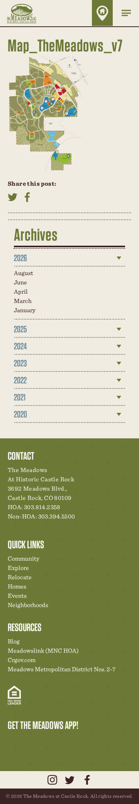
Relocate (20, 577)
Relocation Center (27, 741)
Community (23, 558)
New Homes (53, 741)
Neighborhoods (28, 605)
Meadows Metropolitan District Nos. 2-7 (61, 669)
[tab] (69, 258)
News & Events (66, 741)
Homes (17, 586)
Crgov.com (22, 660)
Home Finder (102, 13)
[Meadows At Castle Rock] (27, 13)
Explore (18, 567)
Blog (14, 641)
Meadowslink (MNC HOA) (43, 650)
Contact (79, 741)
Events (17, 595)
